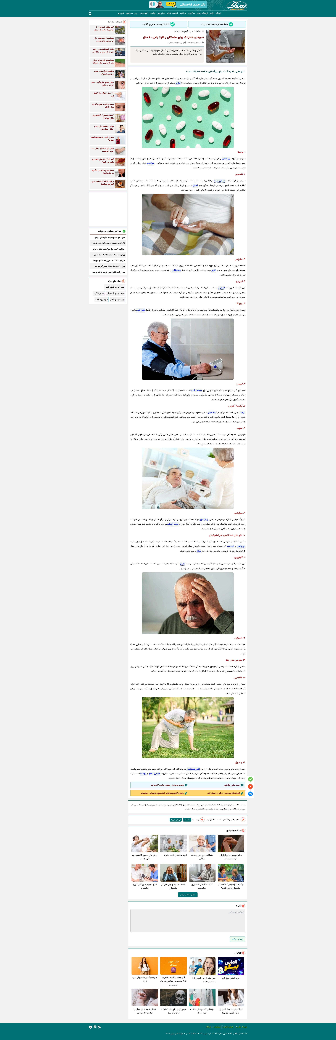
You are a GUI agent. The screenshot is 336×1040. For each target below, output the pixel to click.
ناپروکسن (241, 546)
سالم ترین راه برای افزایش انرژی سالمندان (231, 857)
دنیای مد (161, 13)
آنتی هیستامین (193, 769)
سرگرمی (191, 13)
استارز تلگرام (99, 293)
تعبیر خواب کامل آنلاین (114, 287)
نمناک (218, 13)
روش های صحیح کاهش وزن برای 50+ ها (144, 857)
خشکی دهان (154, 773)
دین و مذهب (131, 13)
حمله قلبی (176, 270)
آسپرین (230, 546)
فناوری (121, 13)
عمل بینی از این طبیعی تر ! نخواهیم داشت (204, 979)
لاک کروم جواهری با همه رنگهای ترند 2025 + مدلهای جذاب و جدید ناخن (108, 243)
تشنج (182, 563)
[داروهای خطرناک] (187, 117)
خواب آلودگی (172, 524)
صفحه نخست (241, 1026)
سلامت (152, 13)
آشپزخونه (143, 13)
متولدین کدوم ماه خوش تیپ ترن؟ (144, 979)
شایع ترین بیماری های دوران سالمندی (144, 886)
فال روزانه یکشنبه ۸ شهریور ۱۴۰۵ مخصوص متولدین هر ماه (173, 979)
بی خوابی (226, 158)
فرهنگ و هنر (202, 13)
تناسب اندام (172, 13)
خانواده (183, 13)
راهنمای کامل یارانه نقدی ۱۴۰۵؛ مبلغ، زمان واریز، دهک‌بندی (162, 793)
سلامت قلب (196, 390)
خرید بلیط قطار (101, 299)
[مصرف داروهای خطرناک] (187, 349)
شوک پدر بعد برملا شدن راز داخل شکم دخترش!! (230, 1011)
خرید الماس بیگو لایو (232, 785)
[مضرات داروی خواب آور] (187, 603)
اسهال (195, 185)
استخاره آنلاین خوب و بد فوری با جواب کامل (223, 793)
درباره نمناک (228, 1026)
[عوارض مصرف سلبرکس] (187, 478)
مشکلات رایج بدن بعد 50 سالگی (202, 857)
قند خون (211, 412)
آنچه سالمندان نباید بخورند (175, 855)
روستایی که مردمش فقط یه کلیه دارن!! (202, 1011)
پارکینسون (204, 519)
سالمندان (187, 819)
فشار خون (140, 310)
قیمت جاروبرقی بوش (115, 293)
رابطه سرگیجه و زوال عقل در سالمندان (173, 886)
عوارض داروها (176, 819)
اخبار (212, 13)
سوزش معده (219, 180)
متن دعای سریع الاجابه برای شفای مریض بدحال (109, 237)
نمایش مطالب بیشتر (187, 894)
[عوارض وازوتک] (187, 727)
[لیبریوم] (187, 224)
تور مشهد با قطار (117, 299)
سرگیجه (150, 163)
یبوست (143, 773)
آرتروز (214, 270)
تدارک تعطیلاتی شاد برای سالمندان (202, 886)
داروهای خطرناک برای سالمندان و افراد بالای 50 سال (173, 37)
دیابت (242, 412)
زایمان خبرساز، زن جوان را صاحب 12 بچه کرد (167, 785)
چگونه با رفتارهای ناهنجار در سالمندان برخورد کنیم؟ (231, 886)
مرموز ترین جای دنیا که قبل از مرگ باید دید (173, 1011)
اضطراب (221, 287)
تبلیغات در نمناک (213, 1026)
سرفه (199, 551)
